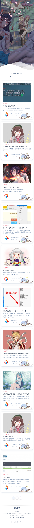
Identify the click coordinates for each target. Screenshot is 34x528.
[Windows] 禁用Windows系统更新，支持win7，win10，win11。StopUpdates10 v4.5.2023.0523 (16, 228)
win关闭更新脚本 (8, 270)
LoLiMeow (28, 513)
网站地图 (17, 511)
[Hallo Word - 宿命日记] (17, 463)
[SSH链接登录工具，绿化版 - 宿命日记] (17, 173)
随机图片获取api (8, 436)
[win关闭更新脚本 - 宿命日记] (17, 256)
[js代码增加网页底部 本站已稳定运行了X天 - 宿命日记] (17, 380)
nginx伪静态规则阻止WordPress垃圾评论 (16, 353)
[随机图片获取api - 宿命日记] (17, 423)
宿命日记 (15, 513)
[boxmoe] (5, 3)
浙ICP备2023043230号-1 (17, 517)
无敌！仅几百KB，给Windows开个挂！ (15, 311)
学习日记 (6, 144)
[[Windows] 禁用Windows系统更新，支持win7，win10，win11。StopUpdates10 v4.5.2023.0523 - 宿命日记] (17, 214)
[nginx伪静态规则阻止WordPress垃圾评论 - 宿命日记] (17, 339)
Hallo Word (6, 477)
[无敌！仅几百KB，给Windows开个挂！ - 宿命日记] (17, 297)
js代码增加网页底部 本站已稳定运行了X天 (16, 394)
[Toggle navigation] (28, 3)
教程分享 (6, 103)
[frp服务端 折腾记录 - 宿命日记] (17, 92)
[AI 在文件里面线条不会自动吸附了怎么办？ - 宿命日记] (17, 133)
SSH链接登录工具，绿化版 (11, 187)
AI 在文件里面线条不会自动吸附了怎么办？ (16, 146)
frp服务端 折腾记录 (9, 106)
